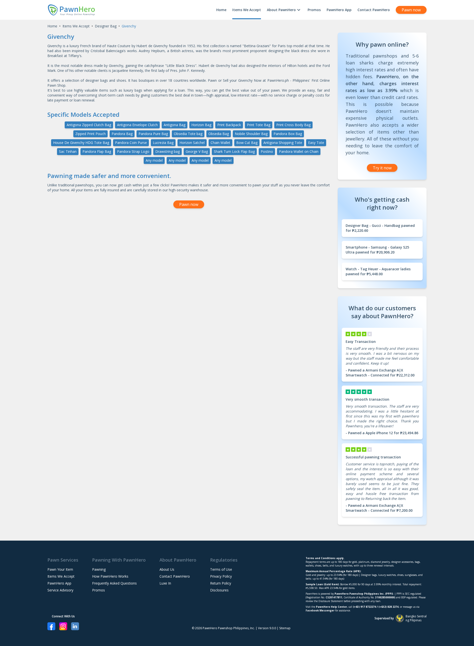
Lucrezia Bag (163, 142)
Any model (154, 160)
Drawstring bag (167, 151)
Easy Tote (316, 142)
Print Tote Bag (258, 124)
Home (221, 9)
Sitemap (285, 628)
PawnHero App (339, 9)
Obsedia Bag (218, 133)
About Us (166, 569)
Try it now (382, 168)
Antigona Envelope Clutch (137, 124)
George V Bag (197, 151)
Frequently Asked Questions (114, 583)
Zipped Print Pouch (90, 133)
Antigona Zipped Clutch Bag (89, 124)
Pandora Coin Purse (131, 142)
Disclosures (219, 590)
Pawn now (411, 10)
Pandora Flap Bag (96, 151)
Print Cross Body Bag (293, 124)
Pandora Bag (122, 133)
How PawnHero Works (110, 576)
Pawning (99, 569)
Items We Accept (246, 9)
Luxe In (165, 583)
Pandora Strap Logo (133, 151)
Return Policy (220, 583)
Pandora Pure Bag (153, 133)
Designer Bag (106, 26)
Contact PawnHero (373, 9)
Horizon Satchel (192, 142)
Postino (267, 151)
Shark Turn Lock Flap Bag (234, 151)
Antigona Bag (174, 124)
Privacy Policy (221, 576)
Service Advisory (60, 590)
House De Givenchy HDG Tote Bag (81, 142)
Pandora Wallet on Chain (298, 151)
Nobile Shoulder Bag (251, 133)
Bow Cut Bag (246, 142)
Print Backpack (229, 124)
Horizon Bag (201, 124)
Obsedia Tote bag (188, 133)
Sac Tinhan (68, 151)
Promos (314, 9)
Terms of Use (221, 569)
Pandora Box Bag (288, 133)
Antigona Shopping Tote (282, 142)
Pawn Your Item (60, 569)
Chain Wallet (220, 142)
